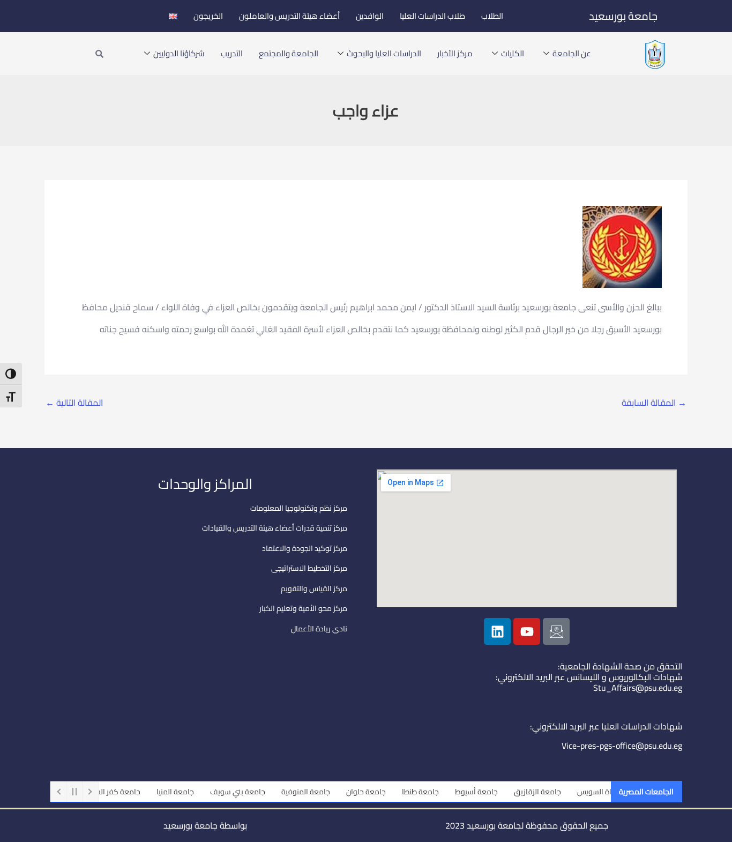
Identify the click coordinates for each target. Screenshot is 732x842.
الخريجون (208, 16)
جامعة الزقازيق (547, 792)
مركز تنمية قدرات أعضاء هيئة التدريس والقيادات (274, 528)
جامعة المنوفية (315, 792)
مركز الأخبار (455, 53)
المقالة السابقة (654, 402)
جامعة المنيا (185, 792)
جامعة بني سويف (247, 792)
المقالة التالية (74, 402)
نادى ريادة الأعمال (319, 629)
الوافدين (370, 16)
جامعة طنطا (430, 792)
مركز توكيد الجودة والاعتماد (304, 548)
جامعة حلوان (375, 792)
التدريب (232, 53)
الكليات (512, 53)
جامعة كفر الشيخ (123, 792)
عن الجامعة (571, 53)
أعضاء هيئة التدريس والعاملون (289, 16)
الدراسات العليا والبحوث (384, 53)
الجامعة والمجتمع (288, 53)
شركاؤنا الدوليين (179, 53)
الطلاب (492, 16)
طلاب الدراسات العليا (432, 16)
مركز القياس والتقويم (314, 588)
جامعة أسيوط (486, 792)
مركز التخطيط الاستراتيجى (309, 568)
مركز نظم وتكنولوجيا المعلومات (298, 508)
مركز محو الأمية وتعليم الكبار (303, 608)
